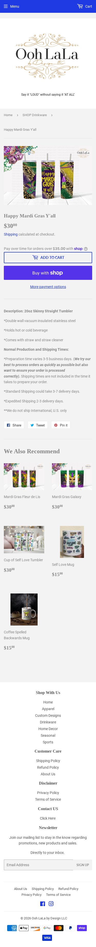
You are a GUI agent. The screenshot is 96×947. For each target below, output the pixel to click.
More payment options (48, 287)
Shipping (11, 234)
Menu (14, 6)
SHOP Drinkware (35, 115)
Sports (48, 742)
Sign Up (83, 865)
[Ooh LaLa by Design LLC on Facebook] (42, 904)
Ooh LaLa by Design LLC (49, 918)
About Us (48, 774)
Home (8, 115)
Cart (88, 6)
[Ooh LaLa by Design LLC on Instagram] (51, 904)
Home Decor (48, 729)
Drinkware (48, 722)
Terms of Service (48, 799)
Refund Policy (48, 767)
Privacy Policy (48, 793)
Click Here (48, 818)
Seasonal (48, 735)
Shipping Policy (48, 761)
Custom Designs (48, 715)
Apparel (48, 709)
